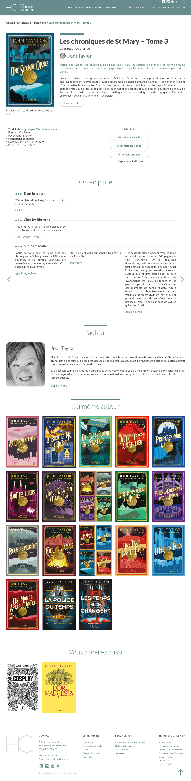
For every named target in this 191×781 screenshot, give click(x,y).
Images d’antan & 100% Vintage (130, 742)
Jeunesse (119, 753)
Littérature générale (92, 746)
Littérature (70, 7)
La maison (138, 7)
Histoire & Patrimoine (125, 746)
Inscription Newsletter (171, 7)
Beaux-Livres (86, 7)
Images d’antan (166, 757)
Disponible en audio (129, 154)
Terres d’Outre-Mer (106, 7)
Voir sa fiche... (59, 385)
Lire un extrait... (72, 103)
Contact (151, 7)
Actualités (125, 7)
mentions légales (70, 773)
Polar (85, 749)
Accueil (10, 22)
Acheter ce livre (129, 136)
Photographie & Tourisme (171, 753)
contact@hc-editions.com (57, 759)
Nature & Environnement (170, 749)
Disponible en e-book (129, 145)
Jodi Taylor (80, 55)
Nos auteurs (89, 742)
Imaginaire (39, 22)
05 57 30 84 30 (50, 755)
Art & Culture (121, 749)
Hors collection (166, 764)
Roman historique (91, 753)
